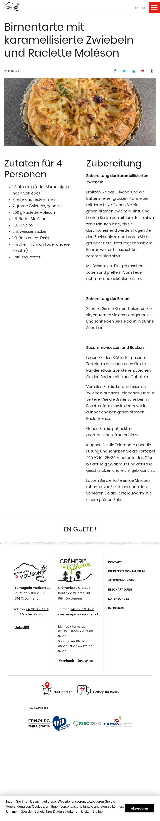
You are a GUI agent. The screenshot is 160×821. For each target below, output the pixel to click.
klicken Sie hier (92, 811)
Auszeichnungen (121, 580)
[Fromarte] (117, 723)
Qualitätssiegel (38, 708)
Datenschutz (118, 598)
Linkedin (22, 627)
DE (143, 7)
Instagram (85, 660)
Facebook (67, 660)
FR (136, 7)
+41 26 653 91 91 (37, 609)
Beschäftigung (120, 589)
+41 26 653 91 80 (82, 609)
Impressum (116, 608)
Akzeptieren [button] (139, 808)
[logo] (12, 6)
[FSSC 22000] (87, 723)
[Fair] (61, 723)
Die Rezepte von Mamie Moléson (129, 571)
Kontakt (115, 562)
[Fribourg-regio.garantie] (39, 723)
